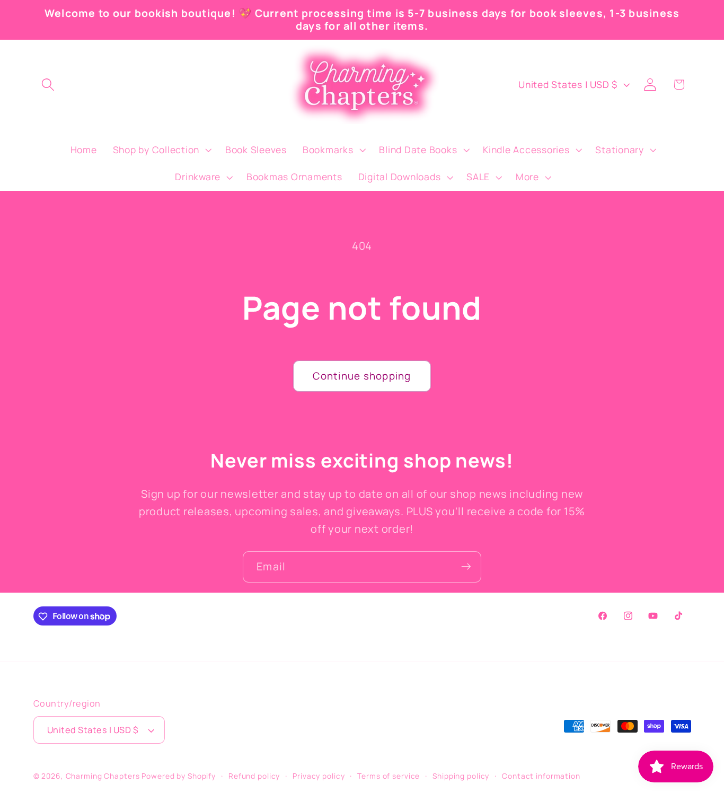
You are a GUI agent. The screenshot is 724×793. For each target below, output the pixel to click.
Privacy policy (319, 776)
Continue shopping (362, 376)
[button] (48, 84)
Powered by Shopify (179, 776)
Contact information (541, 776)
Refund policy (254, 776)
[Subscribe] (466, 566)
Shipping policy (460, 776)
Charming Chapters (103, 776)
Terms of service (388, 776)
